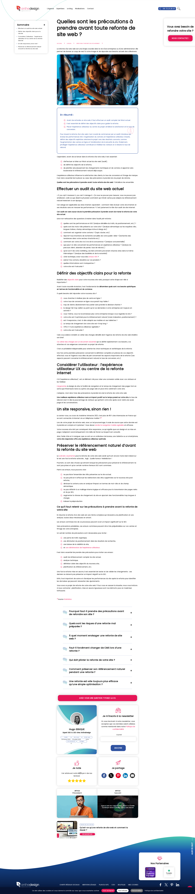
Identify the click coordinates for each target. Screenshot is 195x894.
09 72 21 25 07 (169, 8)
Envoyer (118, 748)
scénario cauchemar (67, 456)
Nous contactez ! (180, 38)
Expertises (60, 9)
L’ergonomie (61, 386)
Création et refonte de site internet (88, 43)
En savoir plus (87, 834)
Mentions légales (89, 885)
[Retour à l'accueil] (28, 8)
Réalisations (79, 9)
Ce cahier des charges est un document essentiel (76, 342)
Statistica (68, 599)
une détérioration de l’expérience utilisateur (83, 547)
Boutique (121, 885)
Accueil (59, 43)
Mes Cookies (133, 885)
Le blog (70, 9)
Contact (90, 9)
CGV (113, 885)
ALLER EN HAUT (192, 848)
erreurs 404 (93, 257)
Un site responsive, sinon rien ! (28, 43)
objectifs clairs (73, 280)
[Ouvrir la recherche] (178, 8)
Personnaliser (137, 891)
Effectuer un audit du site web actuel (30, 28)
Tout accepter (108, 891)
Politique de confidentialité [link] (154, 891)
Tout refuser (122, 891)
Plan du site (104, 885)
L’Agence (50, 9)
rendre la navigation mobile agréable (109, 425)
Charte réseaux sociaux (69, 885)
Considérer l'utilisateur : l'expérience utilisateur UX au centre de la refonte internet (30, 38)
